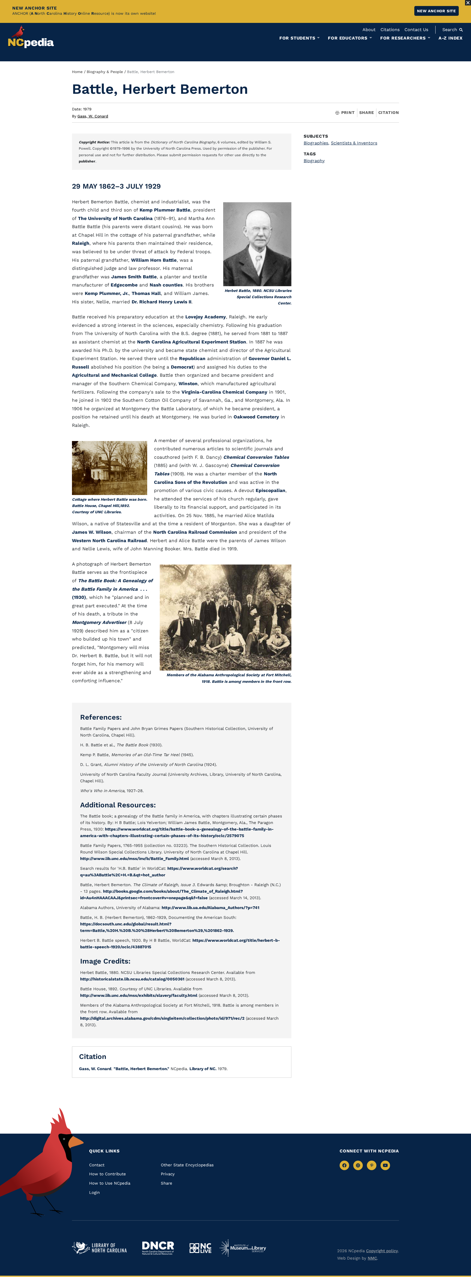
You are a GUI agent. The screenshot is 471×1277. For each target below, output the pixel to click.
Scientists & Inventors (354, 143)
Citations (390, 29)
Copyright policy (382, 1250)
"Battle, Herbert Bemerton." (141, 1068)
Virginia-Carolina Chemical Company (224, 392)
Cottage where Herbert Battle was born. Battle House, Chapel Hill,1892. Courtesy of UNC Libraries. (109, 505)
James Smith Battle (134, 276)
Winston (188, 383)
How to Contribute (107, 1174)
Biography (314, 160)
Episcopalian (270, 490)
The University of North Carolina (115, 218)
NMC (372, 1258)
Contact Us (416, 29)
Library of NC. (202, 1068)
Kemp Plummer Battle (165, 210)
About (369, 29)
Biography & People (105, 72)
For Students (297, 38)
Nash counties (166, 285)
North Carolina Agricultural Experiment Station (191, 342)
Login (94, 1192)
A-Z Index (451, 38)
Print (348, 112)
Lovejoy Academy (205, 316)
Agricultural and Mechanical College (114, 375)
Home (77, 72)
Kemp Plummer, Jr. (107, 293)
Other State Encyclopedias (187, 1165)
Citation (388, 112)
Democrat (182, 367)
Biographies (316, 143)
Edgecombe (124, 285)
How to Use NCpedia (109, 1183)
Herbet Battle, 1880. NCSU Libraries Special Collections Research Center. (258, 296)
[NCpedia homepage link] (31, 36)
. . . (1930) (112, 589)
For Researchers (403, 38)
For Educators (347, 38)
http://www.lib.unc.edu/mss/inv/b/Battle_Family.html (134, 858)
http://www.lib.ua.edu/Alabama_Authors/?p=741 (210, 907)
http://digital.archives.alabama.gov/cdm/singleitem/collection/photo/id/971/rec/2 (162, 1018)
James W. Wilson (91, 532)
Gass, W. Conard (92, 116)
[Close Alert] (468, 2)
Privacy (168, 1174)
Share (366, 112)
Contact (96, 1165)
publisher (87, 161)
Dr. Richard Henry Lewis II (161, 301)
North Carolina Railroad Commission (195, 532)
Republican (192, 358)
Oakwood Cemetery (256, 416)
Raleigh (80, 243)
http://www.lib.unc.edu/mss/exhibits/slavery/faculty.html (138, 995)
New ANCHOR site (436, 11)
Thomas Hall (146, 293)
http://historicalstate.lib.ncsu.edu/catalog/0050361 (132, 979)
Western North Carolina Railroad (109, 540)
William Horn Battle (154, 260)
